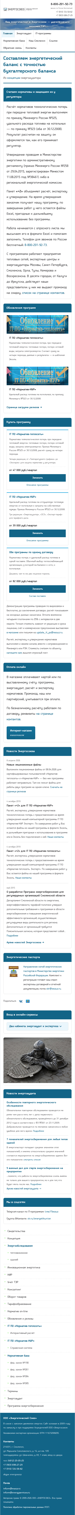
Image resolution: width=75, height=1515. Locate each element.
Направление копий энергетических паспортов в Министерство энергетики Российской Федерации (43, 971)
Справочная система (21, 1348)
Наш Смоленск (37, 41)
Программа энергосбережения (26, 1406)
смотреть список (32, 1159)
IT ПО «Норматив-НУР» (21, 1341)
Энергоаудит (24, 33)
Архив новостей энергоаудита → (24, 1188)
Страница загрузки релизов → (24, 407)
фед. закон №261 (19, 1369)
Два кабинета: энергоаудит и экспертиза (33, 1026)
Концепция (14, 1238)
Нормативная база (14, 41)
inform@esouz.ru (11, 1488)
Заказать (37, 478)
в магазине (12, 632)
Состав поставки (37, 596)
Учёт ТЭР (13, 1282)
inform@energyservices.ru (16, 1492)
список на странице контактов (43, 293)
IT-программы (43, 33)
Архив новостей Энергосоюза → (25, 942)
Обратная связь (12, 48)
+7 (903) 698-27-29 (64, 15)
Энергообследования (20, 1246)
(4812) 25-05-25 (16, 1460)
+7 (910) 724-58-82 (64, 12)
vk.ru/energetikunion (39, 1218)
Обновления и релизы (20, 1318)
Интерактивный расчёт (22, 1333)
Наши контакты (55, 837)
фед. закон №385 (19, 1383)
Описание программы (37, 485)
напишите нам (14, 653)
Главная (8, 33)
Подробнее (12, 935)
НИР (10, 1275)
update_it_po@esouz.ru (50, 632)
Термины (13, 1391)
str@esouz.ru (53, 989)
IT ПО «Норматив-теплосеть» (25, 1326)
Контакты (31, 48)
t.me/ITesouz (51, 1211)
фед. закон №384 (19, 1376)
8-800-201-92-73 (61, 4)
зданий (14, 1260)
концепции (13, 78)
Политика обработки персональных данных (23, 1507)
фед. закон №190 (19, 1363)
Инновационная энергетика (24, 1267)
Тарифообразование (19, 1304)
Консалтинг (14, 1289)
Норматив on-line (18, 1311)
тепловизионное (19, 1253)
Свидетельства (16, 1231)
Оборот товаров (17, 1297)
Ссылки (53, 41)
